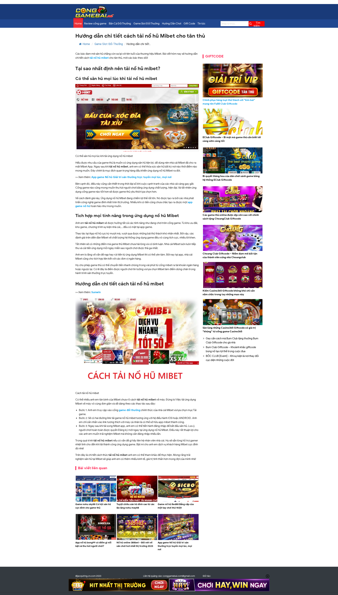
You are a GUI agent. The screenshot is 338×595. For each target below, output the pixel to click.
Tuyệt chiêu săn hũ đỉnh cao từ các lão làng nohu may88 (135, 506)
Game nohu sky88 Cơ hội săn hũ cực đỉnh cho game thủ (93, 506)
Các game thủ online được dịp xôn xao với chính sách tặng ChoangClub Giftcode (231, 217)
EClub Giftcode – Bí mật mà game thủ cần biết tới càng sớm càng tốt (232, 139)
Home (78, 23)
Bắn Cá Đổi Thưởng (120, 23)
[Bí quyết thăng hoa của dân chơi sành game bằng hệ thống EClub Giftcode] (232, 172)
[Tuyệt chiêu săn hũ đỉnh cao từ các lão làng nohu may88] (137, 501)
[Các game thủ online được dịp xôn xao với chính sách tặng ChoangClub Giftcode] (232, 211)
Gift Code (189, 23)
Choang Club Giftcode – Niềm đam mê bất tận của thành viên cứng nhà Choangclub (230, 255)
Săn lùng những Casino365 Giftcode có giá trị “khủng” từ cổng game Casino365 (229, 329)
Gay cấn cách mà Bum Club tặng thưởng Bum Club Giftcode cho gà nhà (232, 340)
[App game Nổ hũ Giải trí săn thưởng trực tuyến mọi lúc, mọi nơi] (178, 539)
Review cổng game (95, 23)
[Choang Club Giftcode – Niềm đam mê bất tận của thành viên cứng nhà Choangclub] (232, 250)
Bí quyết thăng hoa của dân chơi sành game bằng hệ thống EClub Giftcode (231, 178)
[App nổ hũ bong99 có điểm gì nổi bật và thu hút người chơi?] (96, 539)
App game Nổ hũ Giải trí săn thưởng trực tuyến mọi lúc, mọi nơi (131, 177)
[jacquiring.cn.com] (94, 16)
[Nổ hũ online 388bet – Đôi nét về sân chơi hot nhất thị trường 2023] (137, 539)
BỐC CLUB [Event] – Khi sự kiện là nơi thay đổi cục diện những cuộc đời (232, 358)
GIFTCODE (214, 56)
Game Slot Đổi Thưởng (146, 23)
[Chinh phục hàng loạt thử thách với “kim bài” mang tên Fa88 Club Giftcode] (233, 80)
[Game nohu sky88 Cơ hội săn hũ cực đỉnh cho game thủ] (96, 501)
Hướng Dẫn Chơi (171, 23)
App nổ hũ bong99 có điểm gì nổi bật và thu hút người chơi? (93, 544)
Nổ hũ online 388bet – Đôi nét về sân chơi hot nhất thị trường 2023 (135, 544)
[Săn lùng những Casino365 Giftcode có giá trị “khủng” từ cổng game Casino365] (232, 324)
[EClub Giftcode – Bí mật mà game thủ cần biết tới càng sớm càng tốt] (232, 134)
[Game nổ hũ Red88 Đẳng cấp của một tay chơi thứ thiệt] (178, 501)
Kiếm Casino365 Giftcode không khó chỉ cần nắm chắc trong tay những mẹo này (229, 292)
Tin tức (201, 23)
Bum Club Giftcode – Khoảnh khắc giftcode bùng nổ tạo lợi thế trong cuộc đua (231, 349)
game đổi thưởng (129, 410)
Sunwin (96, 292)
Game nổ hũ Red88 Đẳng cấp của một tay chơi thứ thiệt (176, 506)
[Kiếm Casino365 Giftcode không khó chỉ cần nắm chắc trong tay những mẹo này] (232, 287)
